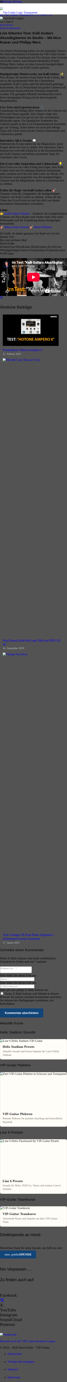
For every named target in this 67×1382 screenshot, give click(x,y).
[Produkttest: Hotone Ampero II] (31, 344)
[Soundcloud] (8, 1334)
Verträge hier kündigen (20, 1361)
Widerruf (12, 1369)
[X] (2, 1300)
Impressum (13, 1377)
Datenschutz (14, 1353)
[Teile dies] (1, 297)
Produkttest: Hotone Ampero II (22, 350)
